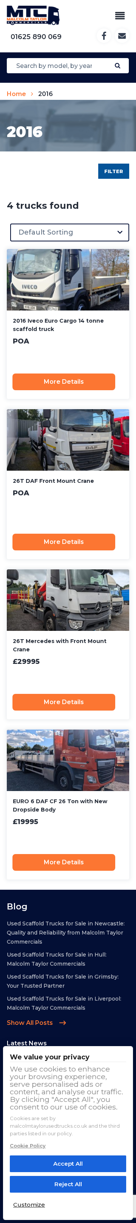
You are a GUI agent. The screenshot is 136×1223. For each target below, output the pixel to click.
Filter (113, 171)
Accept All (68, 1163)
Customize (29, 1204)
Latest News (27, 1043)
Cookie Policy (28, 1146)
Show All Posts (30, 1022)
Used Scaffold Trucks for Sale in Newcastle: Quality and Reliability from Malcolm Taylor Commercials (66, 932)
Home (16, 94)
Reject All (68, 1184)
